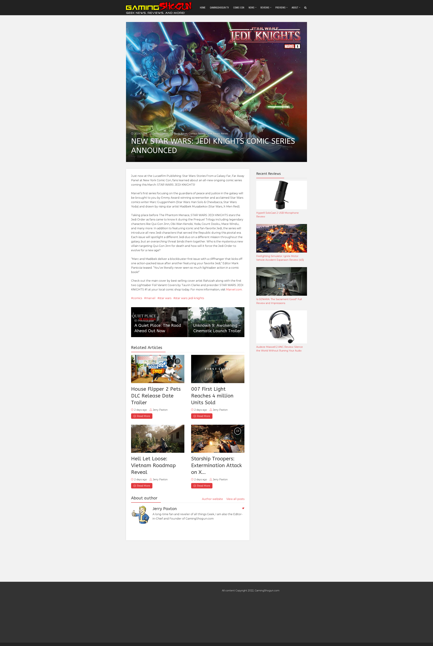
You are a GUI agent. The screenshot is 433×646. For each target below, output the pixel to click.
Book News (180, 133)
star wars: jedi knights (189, 298)
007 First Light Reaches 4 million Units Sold (212, 396)
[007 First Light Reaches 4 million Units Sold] (217, 369)
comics (137, 298)
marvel (150, 298)
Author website (212, 499)
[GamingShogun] (159, 7)
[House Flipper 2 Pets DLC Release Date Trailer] (157, 369)
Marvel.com (234, 289)
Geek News (213, 133)
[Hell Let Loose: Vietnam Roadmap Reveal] (157, 439)
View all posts (235, 499)
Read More (143, 416)
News (251, 7)
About (295, 7)
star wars (165, 298)
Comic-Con (238, 7)
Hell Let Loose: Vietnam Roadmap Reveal (153, 465)
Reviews (264, 7)
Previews (280, 7)
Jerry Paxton (160, 133)
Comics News (197, 133)
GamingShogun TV (219, 7)
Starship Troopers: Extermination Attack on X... (216, 465)
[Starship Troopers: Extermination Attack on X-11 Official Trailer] (217, 439)
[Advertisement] (281, 411)
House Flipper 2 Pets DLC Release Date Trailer (156, 396)
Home (203, 7)
